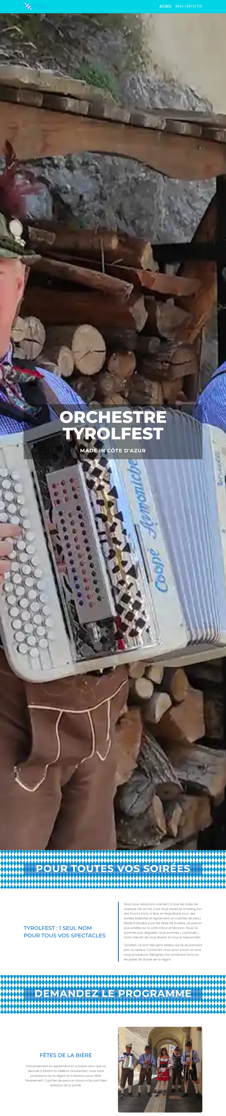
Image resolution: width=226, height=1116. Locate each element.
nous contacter (189, 6)
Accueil (165, 6)
